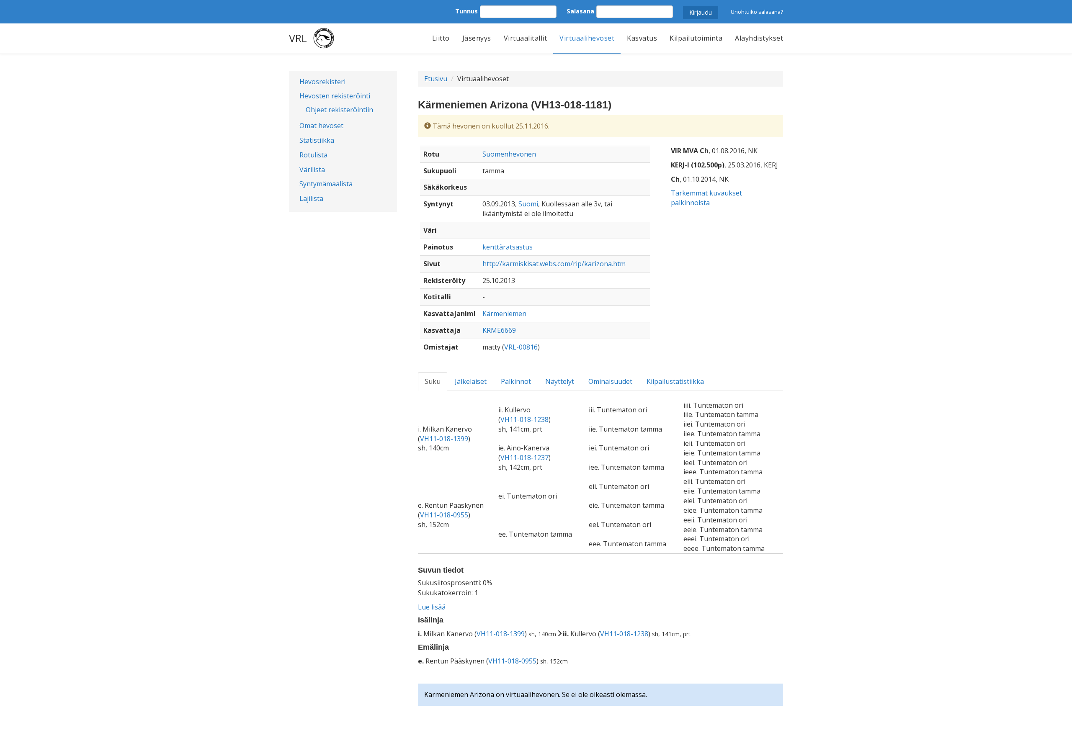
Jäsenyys (476, 38)
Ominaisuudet (610, 381)
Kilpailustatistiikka (675, 381)
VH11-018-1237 (524, 457)
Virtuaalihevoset (586, 38)
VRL (298, 38)
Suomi (528, 203)
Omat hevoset (321, 125)
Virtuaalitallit (525, 38)
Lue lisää (432, 607)
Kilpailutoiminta (696, 38)
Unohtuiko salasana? (757, 11)
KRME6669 (499, 330)
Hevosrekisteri (322, 81)
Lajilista (311, 198)
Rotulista (313, 154)
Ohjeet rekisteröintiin (339, 109)
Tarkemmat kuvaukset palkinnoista (706, 197)
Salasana (580, 11)
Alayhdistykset (759, 38)
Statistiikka (316, 140)
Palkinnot (516, 381)
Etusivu (435, 78)
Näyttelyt (559, 381)
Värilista (312, 169)
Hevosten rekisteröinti (334, 95)
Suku (433, 381)
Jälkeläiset (471, 381)
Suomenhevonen (509, 154)
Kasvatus (642, 38)
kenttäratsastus (507, 247)
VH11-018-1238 (524, 419)
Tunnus (466, 11)
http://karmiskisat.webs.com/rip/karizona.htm (554, 263)
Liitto (441, 38)
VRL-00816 (521, 347)
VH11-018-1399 (444, 438)
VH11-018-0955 (444, 514)
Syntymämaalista (326, 183)
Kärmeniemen (504, 313)
